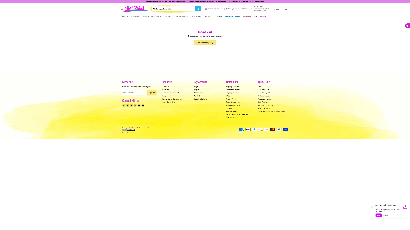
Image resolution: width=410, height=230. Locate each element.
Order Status (198, 93)
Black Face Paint (263, 90)
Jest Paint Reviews (169, 102)
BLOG (255, 17)
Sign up (152, 92)
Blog (164, 96)
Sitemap (229, 108)
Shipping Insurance (232, 93)
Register (197, 90)
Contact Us (166, 90)
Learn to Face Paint (240, 9)
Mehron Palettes (264, 96)
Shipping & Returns (232, 87)
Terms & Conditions (233, 102)
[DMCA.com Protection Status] (128, 130)
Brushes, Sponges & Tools (152, 17)
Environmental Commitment (172, 99)
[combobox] (173, 8)
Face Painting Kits (264, 93)
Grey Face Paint (263, 102)
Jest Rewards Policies (233, 105)
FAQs (228, 96)
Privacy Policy (231, 99)
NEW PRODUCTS (247, 17)
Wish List (197, 96)
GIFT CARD (263, 17)
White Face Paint (264, 108)
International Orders (233, 90)
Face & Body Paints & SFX (130, 17)
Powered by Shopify (128, 133)
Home (260, 87)
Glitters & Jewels (182, 17)
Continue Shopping (205, 42)
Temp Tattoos (196, 17)
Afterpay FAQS (231, 111)
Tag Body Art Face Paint (266, 105)
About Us (165, 87)
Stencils (168, 17)
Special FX (209, 17)
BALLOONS (219, 17)
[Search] (198, 8)
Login (277, 9)
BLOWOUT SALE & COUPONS (232, 17)
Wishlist (228, 9)
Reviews (219, 9)
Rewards (210, 9)
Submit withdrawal (200, 99)
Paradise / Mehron (264, 99)
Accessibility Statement (170, 93)
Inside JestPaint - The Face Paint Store (271, 111)
